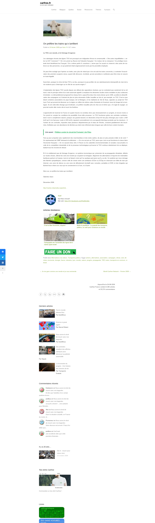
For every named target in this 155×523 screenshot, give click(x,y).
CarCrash (57, 431)
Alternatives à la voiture (59, 258)
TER (103, 260)
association (103, 258)
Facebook (40, 294)
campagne (111, 258)
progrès (89, 260)
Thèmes (98, 9)
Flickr (54, 294)
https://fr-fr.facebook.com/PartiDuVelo (77, 201)
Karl (64, 47)
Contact (63, 294)
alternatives (95, 258)
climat (118, 258)
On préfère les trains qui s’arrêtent (60, 43)
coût (122, 258)
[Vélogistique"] (51, 517)
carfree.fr (45, 2)
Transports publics (74, 258)
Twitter (45, 294)
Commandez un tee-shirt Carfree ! (50, 491)
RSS (59, 294)
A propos (107, 9)
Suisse (79, 9)
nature (84, 260)
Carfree (53, 9)
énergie (57, 260)
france (63, 260)
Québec (71, 9)
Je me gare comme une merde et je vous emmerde (58, 271)
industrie (69, 260)
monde (78, 260)
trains (107, 260)
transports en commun (117, 260)
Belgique (62, 9)
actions (88, 258)
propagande (97, 260)
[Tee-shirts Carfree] (55, 488)
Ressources (88, 9)
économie (51, 260)
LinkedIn (50, 294)
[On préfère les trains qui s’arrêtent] (85, 29)
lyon (74, 260)
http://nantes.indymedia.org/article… (55, 188)
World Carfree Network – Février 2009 (117, 271)
